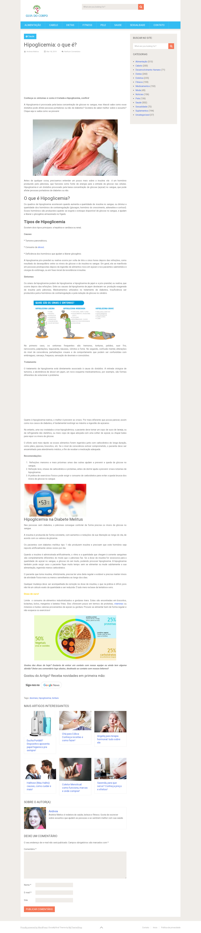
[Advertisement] (75, 75)
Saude (118, 25)
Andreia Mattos (33, 51)
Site (26, 900)
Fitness (87, 25)
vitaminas (118, 603)
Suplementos (142, 110)
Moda (138, 90)
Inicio (155, 927)
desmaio (34, 698)
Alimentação (33, 25)
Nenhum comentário (72, 51)
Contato (159, 25)
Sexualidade (137, 25)
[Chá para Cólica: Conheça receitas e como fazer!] (75, 720)
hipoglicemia (45, 698)
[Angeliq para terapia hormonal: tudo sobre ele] (110, 721)
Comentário (30, 849)
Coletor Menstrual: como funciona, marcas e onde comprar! (75, 787)
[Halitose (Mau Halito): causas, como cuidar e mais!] (40, 768)
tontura (55, 698)
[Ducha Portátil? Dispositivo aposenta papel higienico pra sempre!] (40, 724)
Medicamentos (143, 86)
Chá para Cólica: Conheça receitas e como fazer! (72, 737)
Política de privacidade (170, 927)
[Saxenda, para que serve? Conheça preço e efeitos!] (110, 768)
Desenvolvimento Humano (148, 70)
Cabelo (53, 25)
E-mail (27, 892)
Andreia (53, 811)
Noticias (139, 94)
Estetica (139, 78)
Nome (27, 885)
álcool (41, 247)
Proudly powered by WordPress (34, 927)
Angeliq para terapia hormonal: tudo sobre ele (108, 739)
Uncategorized (142, 115)
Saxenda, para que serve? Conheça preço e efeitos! (109, 786)
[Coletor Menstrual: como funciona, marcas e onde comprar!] (75, 769)
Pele (103, 25)
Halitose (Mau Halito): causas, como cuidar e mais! (39, 786)
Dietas (70, 25)
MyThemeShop (75, 927)
